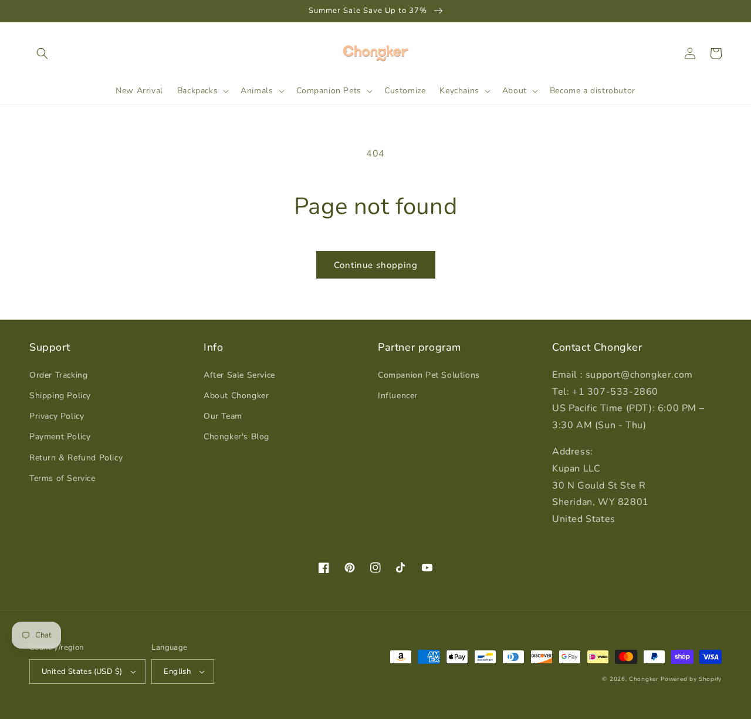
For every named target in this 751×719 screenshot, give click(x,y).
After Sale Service (239, 375)
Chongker (644, 679)
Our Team (223, 416)
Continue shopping (376, 265)
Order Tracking (58, 375)
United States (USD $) (82, 671)
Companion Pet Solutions (429, 375)
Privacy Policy (56, 416)
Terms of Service (62, 478)
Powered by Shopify (691, 679)
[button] (42, 53)
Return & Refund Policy (76, 457)
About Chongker (236, 395)
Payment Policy (59, 436)
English (177, 671)
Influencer (398, 395)
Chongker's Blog (236, 436)
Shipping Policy (60, 395)
